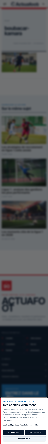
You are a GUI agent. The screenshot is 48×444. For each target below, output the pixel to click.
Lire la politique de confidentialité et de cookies (21, 425)
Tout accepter (35, 432)
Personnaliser (24, 439)
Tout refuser (13, 432)
